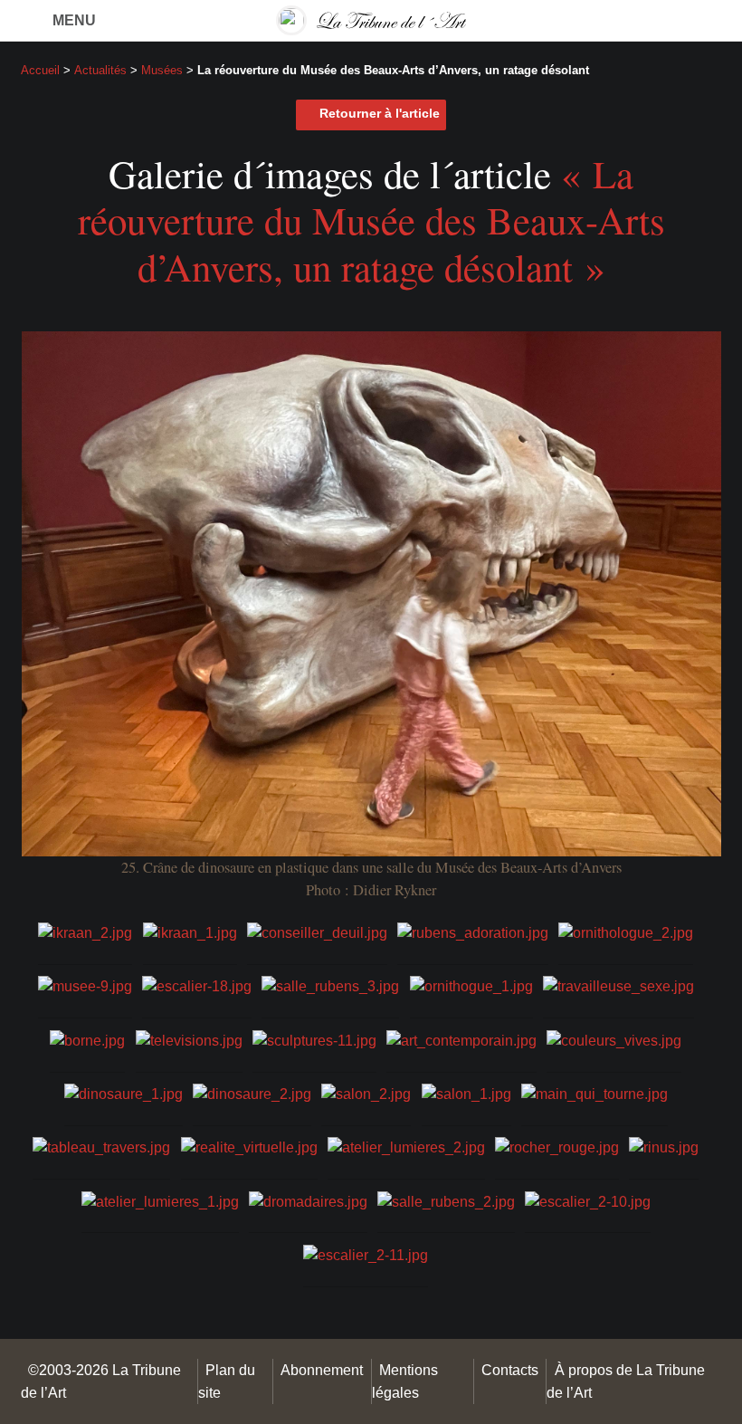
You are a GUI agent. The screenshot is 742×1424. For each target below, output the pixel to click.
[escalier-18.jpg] (197, 985)
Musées (162, 70)
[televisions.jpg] (189, 1038)
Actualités (100, 70)
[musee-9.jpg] (85, 985)
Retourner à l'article (379, 113)
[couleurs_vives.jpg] (614, 1038)
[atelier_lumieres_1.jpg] (160, 1200)
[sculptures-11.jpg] (314, 1038)
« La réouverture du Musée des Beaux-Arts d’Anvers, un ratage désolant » (371, 220)
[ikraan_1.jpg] (190, 932)
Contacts (509, 1370)
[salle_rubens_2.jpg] (446, 1200)
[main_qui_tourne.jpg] (594, 1093)
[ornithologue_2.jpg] (625, 932)
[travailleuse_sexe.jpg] (618, 985)
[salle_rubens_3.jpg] (330, 985)
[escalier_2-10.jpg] (588, 1200)
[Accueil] (371, 20)
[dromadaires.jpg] (308, 1200)
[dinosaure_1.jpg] (123, 1093)
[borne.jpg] (87, 1038)
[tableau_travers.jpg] (101, 1146)
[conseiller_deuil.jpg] (317, 932)
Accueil (40, 70)
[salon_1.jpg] (466, 1093)
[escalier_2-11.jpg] (365, 1254)
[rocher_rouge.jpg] (557, 1146)
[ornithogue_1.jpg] (471, 985)
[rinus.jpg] (664, 1146)
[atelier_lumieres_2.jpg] (406, 1146)
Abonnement (322, 1370)
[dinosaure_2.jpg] (252, 1093)
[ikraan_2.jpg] (85, 932)
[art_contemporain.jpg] (461, 1038)
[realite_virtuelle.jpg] (249, 1146)
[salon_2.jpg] (366, 1093)
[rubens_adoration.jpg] (472, 932)
